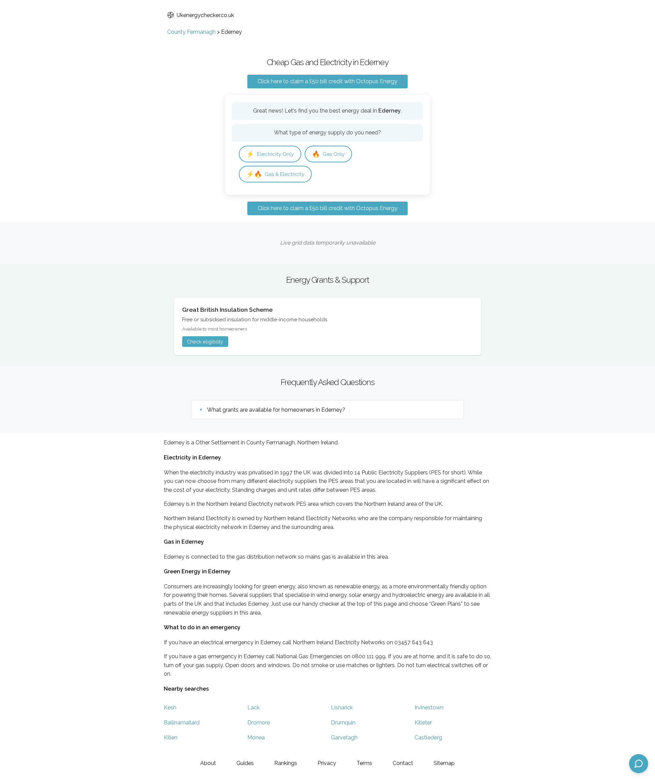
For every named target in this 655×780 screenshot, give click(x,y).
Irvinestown (428, 707)
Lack (253, 707)
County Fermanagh (191, 32)
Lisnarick (342, 707)
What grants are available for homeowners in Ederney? (276, 410)
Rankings (285, 763)
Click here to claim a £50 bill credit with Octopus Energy (327, 81)
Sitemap (444, 763)
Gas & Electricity (275, 174)
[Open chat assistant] (638, 763)
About (208, 763)
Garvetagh (344, 737)
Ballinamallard (182, 722)
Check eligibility (205, 341)
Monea (256, 737)
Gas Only (328, 154)
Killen (170, 737)
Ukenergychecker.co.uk (205, 15)
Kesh (170, 707)
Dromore (258, 722)
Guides (245, 763)
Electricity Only (270, 154)
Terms (364, 763)
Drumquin (343, 722)
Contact (403, 763)
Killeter (423, 722)
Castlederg (428, 737)
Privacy (327, 763)
